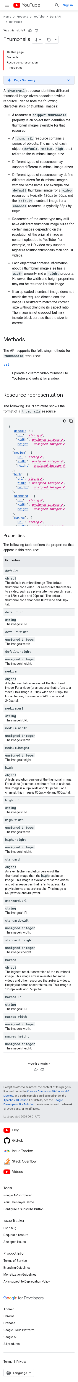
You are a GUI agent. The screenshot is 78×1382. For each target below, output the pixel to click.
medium (19, 452)
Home (7, 16)
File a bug (9, 1228)
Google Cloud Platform (18, 1330)
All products (11, 1344)
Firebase (9, 1323)
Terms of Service (15, 1260)
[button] (39, 80)
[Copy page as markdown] (49, 39)
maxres (19, 517)
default (20, 431)
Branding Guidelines (17, 1267)
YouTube (31, 5)
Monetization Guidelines (19, 1274)
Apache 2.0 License (15, 1100)
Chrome (9, 1316)
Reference (15, 21)
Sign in (68, 5)
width (22, 439)
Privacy (21, 1361)
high (17, 474)
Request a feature (15, 1235)
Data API (55, 16)
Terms (7, 1361)
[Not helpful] (36, 30)
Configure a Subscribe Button (23, 1209)
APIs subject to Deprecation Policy (26, 1281)
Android (8, 1309)
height (23, 444)
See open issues (14, 1242)
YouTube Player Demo (18, 1202)
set (6, 364)
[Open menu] (7, 5)
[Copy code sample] (71, 420)
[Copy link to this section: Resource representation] (67, 395)
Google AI (9, 1337)
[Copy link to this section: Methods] (29, 340)
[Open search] (57, 5)
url (20, 435)
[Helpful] (30, 30)
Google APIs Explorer (17, 1195)
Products (22, 16)
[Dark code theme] (64, 420)
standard (21, 496)
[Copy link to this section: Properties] (29, 536)
